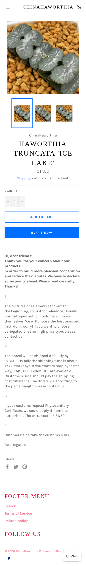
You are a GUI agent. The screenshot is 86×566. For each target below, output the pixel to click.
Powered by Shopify (52, 551)
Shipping (24, 178)
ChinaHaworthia (43, 6)
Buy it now (42, 232)
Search (10, 506)
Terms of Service (18, 513)
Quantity (11, 190)
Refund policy (16, 521)
